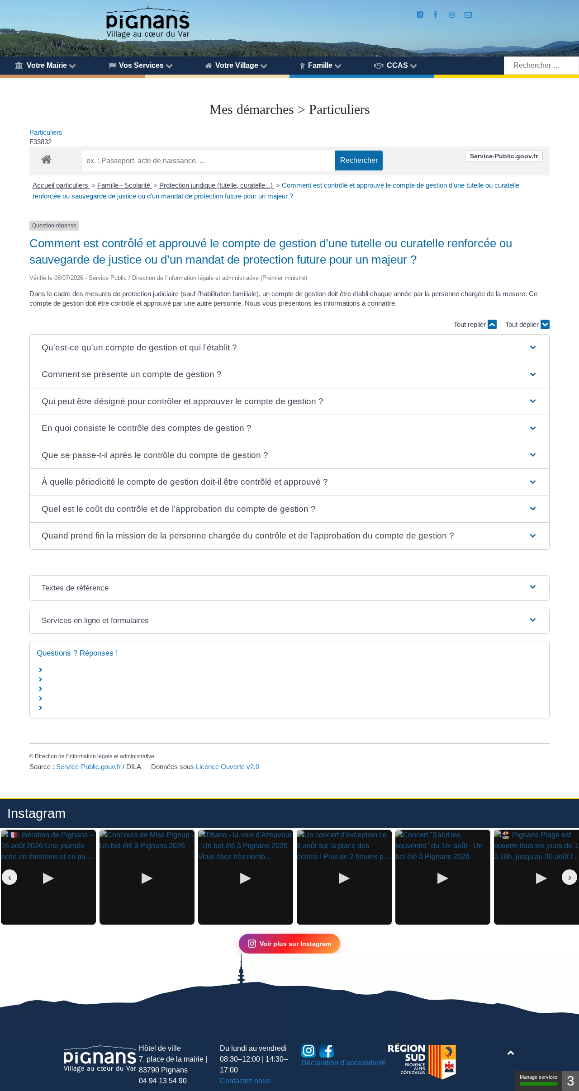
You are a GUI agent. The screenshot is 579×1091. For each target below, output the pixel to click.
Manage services (539, 1077)
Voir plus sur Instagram (295, 943)
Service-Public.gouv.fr (504, 156)
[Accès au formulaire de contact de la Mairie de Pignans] (468, 14)
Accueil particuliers (61, 185)
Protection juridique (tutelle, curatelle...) (217, 185)
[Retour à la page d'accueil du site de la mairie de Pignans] (147, 20)
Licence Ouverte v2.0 (227, 766)
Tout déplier (523, 324)
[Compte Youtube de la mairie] (421, 14)
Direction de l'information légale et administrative (94, 756)
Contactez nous (245, 1081)
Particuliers (45, 132)
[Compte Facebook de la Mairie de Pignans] (436, 14)
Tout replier (471, 324)
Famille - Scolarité (124, 185)
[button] (289, 348)
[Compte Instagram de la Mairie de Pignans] (453, 14)
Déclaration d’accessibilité (343, 1063)
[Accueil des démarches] (46, 158)
